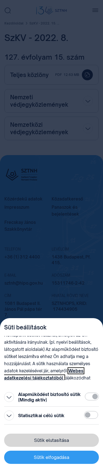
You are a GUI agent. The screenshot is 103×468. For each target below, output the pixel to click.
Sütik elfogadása (51, 457)
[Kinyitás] (9, 397)
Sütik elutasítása (51, 440)
